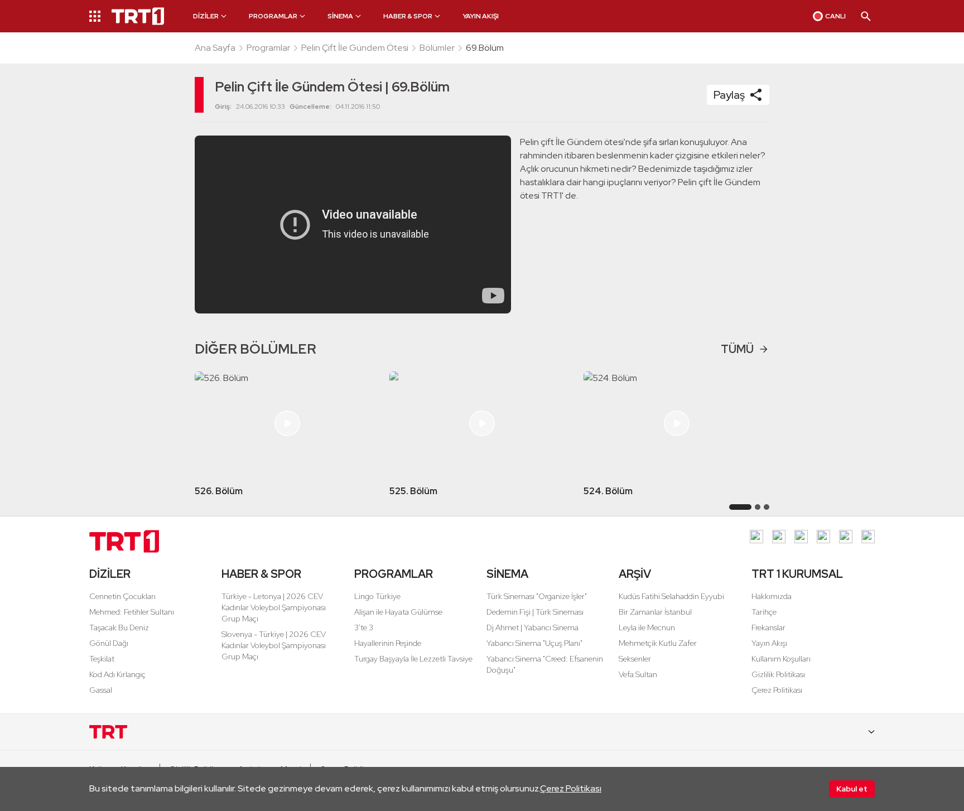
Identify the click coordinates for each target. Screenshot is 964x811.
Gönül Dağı (108, 643)
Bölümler (437, 48)
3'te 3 (363, 627)
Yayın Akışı (769, 643)
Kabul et (851, 789)
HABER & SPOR (261, 574)
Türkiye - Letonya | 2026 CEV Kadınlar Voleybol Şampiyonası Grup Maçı (273, 607)
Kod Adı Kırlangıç (117, 674)
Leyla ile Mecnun (647, 627)
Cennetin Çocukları (122, 596)
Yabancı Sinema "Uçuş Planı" (534, 643)
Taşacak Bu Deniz (119, 627)
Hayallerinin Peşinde (387, 643)
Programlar (268, 48)
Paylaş (729, 95)
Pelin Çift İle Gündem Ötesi (354, 48)
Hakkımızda (771, 596)
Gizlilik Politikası (778, 674)
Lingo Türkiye (377, 596)
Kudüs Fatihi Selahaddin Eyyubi (671, 596)
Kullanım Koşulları (781, 659)
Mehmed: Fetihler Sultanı (131, 612)
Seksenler (635, 659)
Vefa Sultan (638, 674)
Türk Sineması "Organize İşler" (536, 596)
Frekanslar (768, 627)
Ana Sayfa (215, 48)
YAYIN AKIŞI (480, 16)
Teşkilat (101, 659)
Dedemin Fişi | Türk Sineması (535, 612)
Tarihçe (764, 612)
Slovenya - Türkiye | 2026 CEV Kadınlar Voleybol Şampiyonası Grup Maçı (273, 645)
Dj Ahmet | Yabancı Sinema (532, 627)
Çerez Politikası (570, 788)
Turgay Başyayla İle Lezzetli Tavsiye (413, 659)
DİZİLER (110, 574)
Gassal (100, 690)
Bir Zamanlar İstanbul (655, 612)
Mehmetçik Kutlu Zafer (658, 643)
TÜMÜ (737, 349)
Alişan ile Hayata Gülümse (398, 612)
